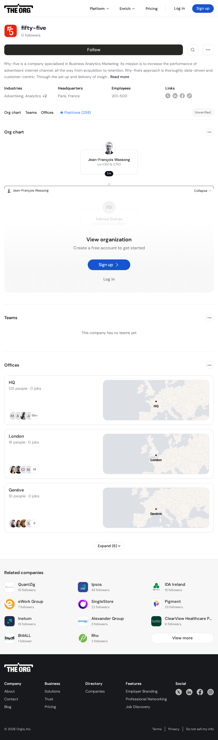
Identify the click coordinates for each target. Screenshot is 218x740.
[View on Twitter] (167, 95)
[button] (109, 162)
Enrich (125, 8)
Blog (7, 706)
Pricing (50, 706)
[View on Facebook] (182, 95)
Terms (157, 729)
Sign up (202, 8)
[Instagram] (210, 692)
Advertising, (14, 95)
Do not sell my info (200, 729)
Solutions (52, 691)
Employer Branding (142, 691)
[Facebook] (200, 692)
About (9, 691)
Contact (11, 699)
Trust (49, 699)
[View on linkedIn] (175, 95)
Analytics (33, 95)
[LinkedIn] (189, 692)
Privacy (173, 729)
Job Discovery (138, 706)
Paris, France (69, 95)
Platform (97, 8)
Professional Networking (146, 699)
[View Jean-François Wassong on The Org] (109, 148)
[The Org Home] (18, 8)
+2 (45, 95)
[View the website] (189, 95)
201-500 (119, 95)
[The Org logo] (18, 667)
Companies (95, 691)
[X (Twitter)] (178, 692)
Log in (179, 8)
